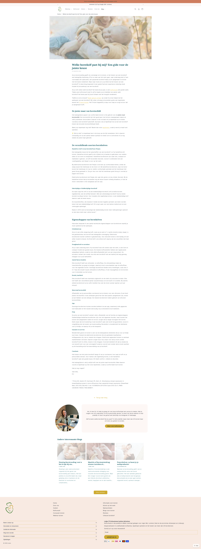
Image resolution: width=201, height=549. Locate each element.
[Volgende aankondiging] (143, 4)
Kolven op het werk (109, 505)
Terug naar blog (101, 397)
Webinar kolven (58, 515)
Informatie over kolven (110, 503)
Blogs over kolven (108, 510)
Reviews (105, 513)
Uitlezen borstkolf (109, 515)
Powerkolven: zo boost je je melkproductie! (127, 463)
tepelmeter (106, 127)
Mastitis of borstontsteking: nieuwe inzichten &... (99, 463)
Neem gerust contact (94, 98)
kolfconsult (114, 90)
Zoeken (55, 508)
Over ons (56, 505)
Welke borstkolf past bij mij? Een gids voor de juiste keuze (80, 14)
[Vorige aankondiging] (58, 4)
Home (59, 14)
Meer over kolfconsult (114, 426)
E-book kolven (83, 102)
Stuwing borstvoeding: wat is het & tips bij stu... (70, 463)
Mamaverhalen (107, 508)
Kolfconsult (56, 510)
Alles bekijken (100, 492)
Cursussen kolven (58, 513)
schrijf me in (111, 537)
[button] (68, 9)
